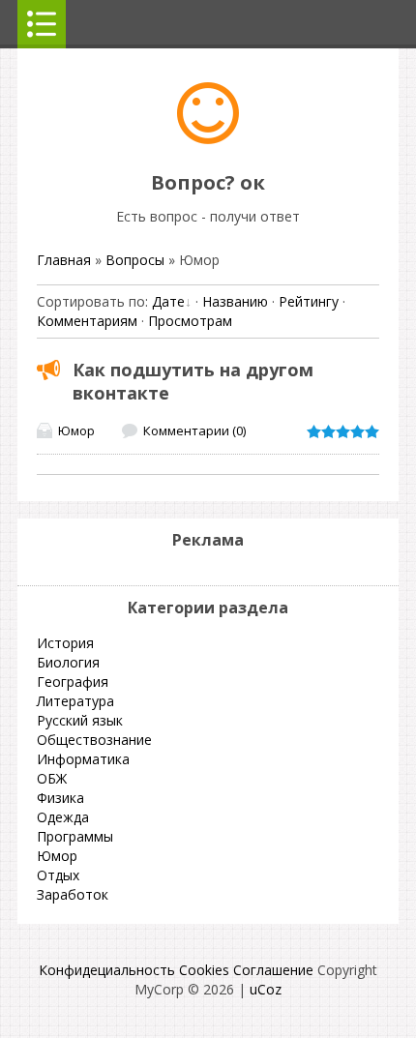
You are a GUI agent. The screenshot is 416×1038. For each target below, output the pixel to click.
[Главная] (208, 139)
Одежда (63, 817)
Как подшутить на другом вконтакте (193, 381)
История (65, 643)
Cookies (204, 970)
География (72, 681)
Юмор (76, 430)
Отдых (58, 875)
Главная (64, 260)
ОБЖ (52, 778)
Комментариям (87, 320)
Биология (68, 662)
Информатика (83, 759)
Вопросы (134, 260)
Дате (168, 301)
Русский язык (80, 720)
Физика (60, 797)
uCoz (266, 989)
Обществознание (94, 739)
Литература (75, 701)
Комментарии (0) (194, 430)
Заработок (72, 894)
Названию (235, 301)
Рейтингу (309, 301)
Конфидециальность (107, 970)
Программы (75, 836)
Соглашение (273, 970)
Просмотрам (190, 320)
